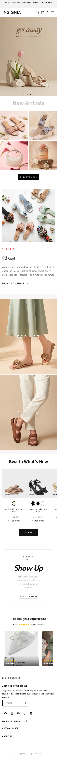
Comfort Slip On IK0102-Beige (14, 510)
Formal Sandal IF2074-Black (38, 510)
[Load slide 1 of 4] (23, 94)
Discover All (28, 177)
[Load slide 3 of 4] (30, 94)
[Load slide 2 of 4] (27, 94)
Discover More (15, 283)
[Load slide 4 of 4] (34, 94)
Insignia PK (21, 753)
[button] (52, 12)
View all (28, 532)
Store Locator (11, 677)
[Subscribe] (25, 703)
